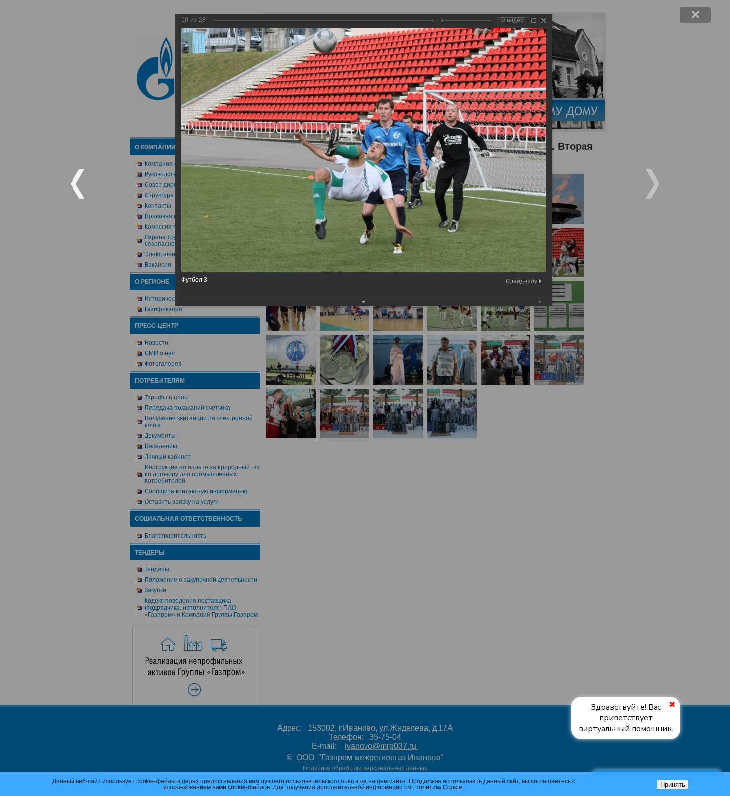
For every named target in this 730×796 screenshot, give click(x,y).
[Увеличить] (534, 20)
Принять (672, 784)
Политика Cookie (438, 787)
